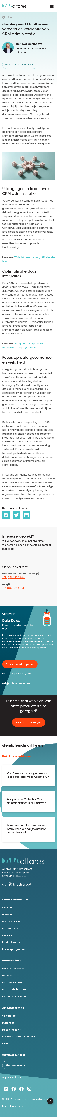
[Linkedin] (6, 1088)
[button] (52, 7)
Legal (5, 1106)
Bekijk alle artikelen (16, 756)
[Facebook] (13, 1088)
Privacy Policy (17, 1106)
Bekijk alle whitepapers (16, 683)
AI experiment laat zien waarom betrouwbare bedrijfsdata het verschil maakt (28, 829)
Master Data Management (20, 64)
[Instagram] (29, 1088)
